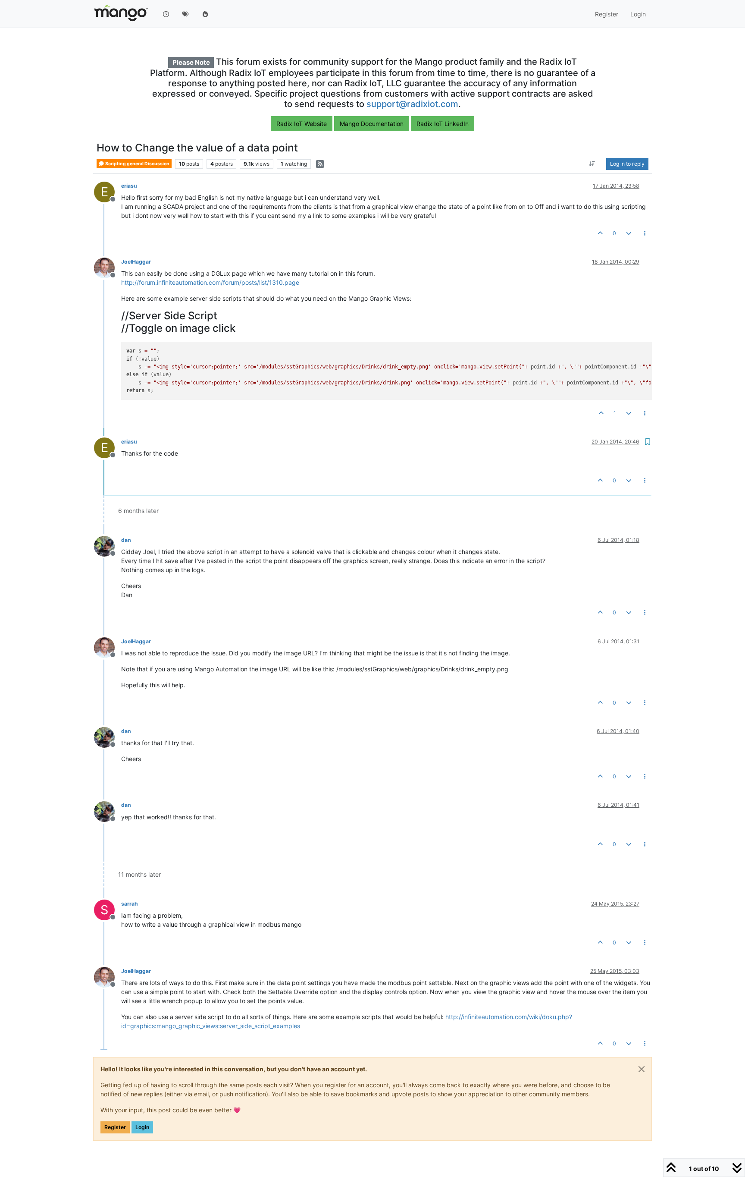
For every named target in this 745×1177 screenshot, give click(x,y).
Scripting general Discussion (136, 164)
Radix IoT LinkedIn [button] (442, 123)
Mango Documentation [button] (372, 123)
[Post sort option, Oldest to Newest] (592, 164)
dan (126, 540)
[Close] (641, 1069)
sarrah (129, 903)
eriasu (129, 186)
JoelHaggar (136, 261)
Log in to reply (627, 163)
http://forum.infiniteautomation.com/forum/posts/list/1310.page (210, 282)
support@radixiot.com (412, 104)
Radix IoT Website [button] (301, 123)
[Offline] (107, 267)
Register (115, 1127)
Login (142, 1127)
